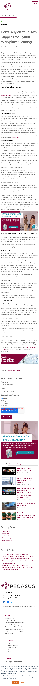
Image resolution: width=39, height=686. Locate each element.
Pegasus (30, 345)
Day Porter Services (11, 620)
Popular (11, 464)
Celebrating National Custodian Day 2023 (15, 554)
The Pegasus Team (24, 46)
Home (10, 643)
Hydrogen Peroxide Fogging (14, 631)
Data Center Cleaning (12, 625)
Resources (11, 650)
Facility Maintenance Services (14, 629)
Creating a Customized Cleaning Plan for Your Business (19, 556)
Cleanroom (7, 531)
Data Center (7, 538)
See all (3, 544)
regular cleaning (6, 95)
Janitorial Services (10, 618)
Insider (5, 533)
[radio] (19, 399)
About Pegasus (13, 645)
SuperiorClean (8, 540)
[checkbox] (19, 402)
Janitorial (6, 536)
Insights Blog (12, 647)
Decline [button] (23, 682)
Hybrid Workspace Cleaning (14, 370)
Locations (8, 658)
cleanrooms (15, 137)
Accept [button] (15, 682)
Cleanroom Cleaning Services (14, 622)
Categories (20, 464)
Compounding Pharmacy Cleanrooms (17, 627)
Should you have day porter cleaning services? (17, 565)
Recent (4, 464)
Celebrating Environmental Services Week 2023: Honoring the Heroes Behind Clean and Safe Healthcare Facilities (18, 561)
